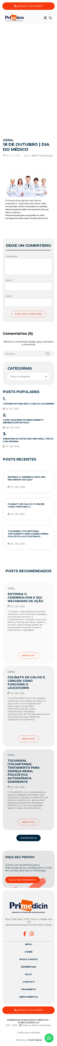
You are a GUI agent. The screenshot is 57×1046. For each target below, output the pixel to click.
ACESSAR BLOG (28, 838)
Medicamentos (28, 997)
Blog (28, 974)
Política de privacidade (28, 1032)
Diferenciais (28, 967)
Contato (28, 982)
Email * (8, 296)
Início (28, 944)
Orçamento (28, 989)
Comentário (11, 256)
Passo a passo (28, 959)
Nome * (9, 280)
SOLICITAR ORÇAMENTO (22, 880)
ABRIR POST (28, 655)
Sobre (28, 952)
